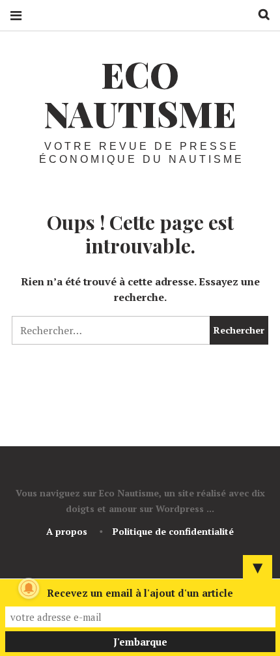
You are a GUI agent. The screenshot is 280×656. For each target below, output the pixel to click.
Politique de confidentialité (173, 531)
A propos (66, 531)
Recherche (259, 14)
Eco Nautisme (140, 94)
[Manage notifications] (28, 588)
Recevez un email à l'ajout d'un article (140, 592)
